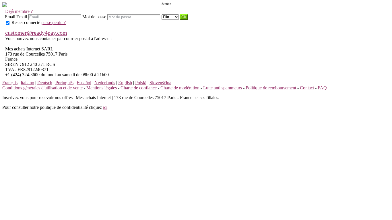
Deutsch (44, 82)
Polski (140, 82)
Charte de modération (180, 87)
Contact (307, 87)
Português (64, 82)
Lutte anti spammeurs (223, 87)
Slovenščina (160, 82)
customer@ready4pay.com (36, 33)
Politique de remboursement (271, 87)
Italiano (27, 82)
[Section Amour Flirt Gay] (171, 16)
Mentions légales (102, 87)
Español (84, 82)
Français (10, 82)
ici (105, 107)
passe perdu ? (53, 22)
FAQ (322, 87)
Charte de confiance (139, 87)
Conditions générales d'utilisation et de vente (43, 87)
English (125, 82)
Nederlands (104, 82)
